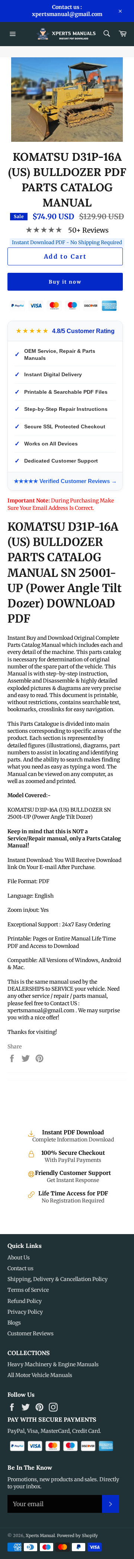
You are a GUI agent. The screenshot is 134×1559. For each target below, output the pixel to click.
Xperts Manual (40, 1535)
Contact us (20, 1268)
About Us (18, 1257)
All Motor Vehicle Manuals (39, 1375)
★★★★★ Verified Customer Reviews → (65, 481)
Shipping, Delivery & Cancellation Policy (57, 1279)
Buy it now (65, 282)
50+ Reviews (88, 230)
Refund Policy (24, 1301)
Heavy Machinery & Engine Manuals (53, 1364)
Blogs (14, 1322)
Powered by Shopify (77, 1535)
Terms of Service (28, 1290)
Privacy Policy (25, 1312)
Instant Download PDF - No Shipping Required (67, 242)
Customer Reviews (30, 1333)
